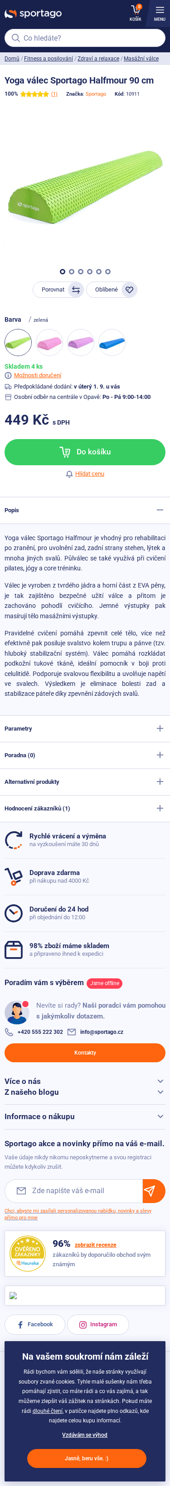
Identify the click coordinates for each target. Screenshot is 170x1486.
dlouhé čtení (48, 1411)
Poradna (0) (20, 755)
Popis (12, 510)
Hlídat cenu (89, 473)
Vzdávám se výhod (84, 1435)
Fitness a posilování (48, 59)
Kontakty (85, 1053)
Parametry (18, 728)
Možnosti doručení (37, 375)
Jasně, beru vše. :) (86, 1458)
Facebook (39, 1324)
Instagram (103, 1324)
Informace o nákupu (40, 1116)
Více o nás (23, 1081)
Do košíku (93, 451)
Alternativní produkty (32, 781)
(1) (54, 94)
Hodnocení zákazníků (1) (37, 808)
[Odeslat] (154, 1191)
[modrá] (112, 342)
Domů (12, 59)
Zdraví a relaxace (98, 59)
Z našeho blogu (32, 1092)
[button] (62, 271)
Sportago (96, 94)
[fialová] (80, 342)
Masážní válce (141, 59)
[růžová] (49, 342)
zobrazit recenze (96, 1245)
